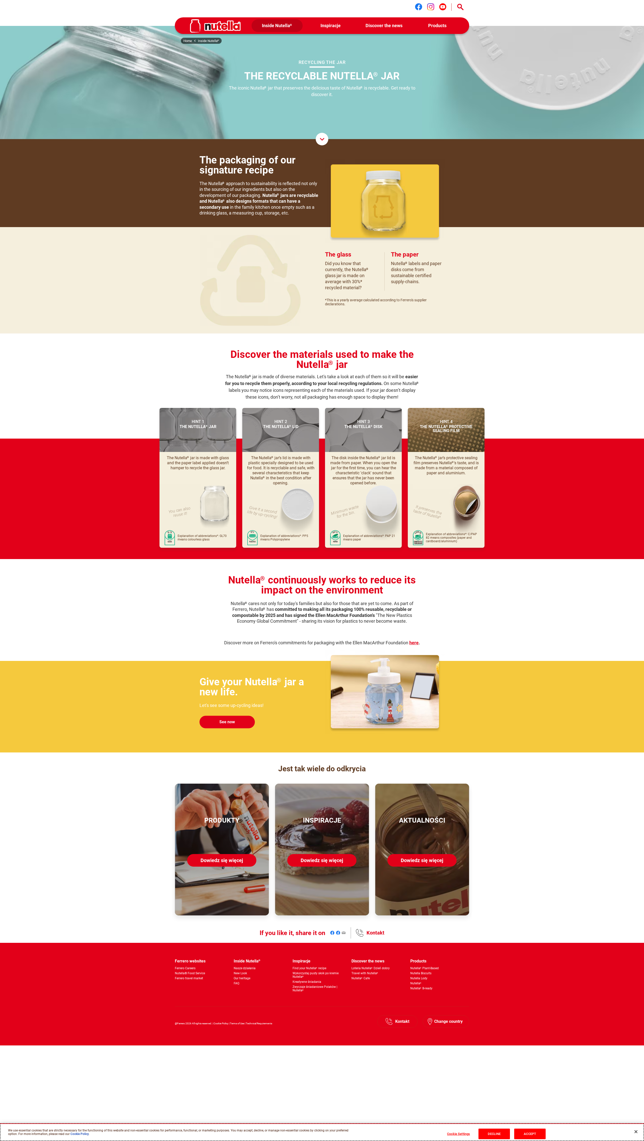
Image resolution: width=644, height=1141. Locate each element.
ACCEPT (530, 1133)
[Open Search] (460, 7)
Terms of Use (237, 1023)
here (414, 642)
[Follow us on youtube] (442, 6)
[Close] (635, 1131)
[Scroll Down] (322, 139)
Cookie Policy (221, 1023)
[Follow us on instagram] (430, 6)
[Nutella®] (215, 26)
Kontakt (375, 933)
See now (227, 722)
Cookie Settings (458, 1133)
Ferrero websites (190, 961)
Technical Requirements (259, 1023)
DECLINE (494, 1133)
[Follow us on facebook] (418, 6)
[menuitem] (277, 25)
